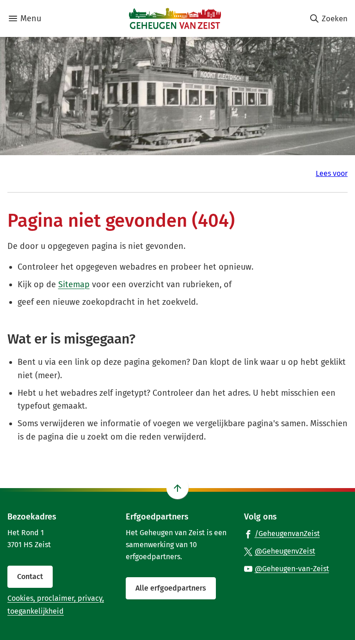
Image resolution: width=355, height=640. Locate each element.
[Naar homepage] (175, 18)
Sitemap (74, 284)
